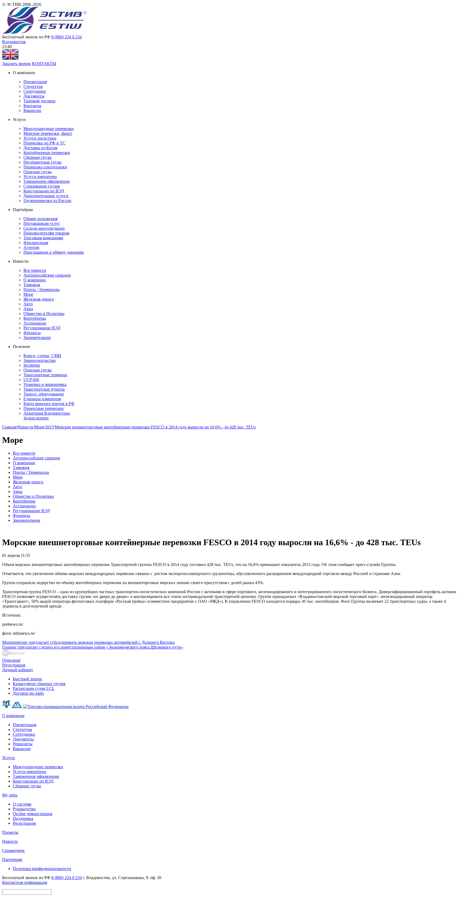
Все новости (34, 270)
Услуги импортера (40, 176)
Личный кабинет (17, 670)
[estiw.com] (10, 58)
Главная (9, 427)
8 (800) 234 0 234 (66, 37)
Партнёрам (12, 859)
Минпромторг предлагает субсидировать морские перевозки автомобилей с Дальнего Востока (88, 642)
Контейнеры (34, 318)
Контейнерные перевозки (46, 152)
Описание (11, 660)
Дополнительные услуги (45, 195)
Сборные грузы (37, 157)
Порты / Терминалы (41, 289)
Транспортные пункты (44, 389)
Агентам (31, 247)
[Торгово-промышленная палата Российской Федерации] (76, 706)
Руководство (24, 809)
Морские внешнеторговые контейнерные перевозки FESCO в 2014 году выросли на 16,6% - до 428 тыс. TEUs (155, 427)
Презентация (35, 81)
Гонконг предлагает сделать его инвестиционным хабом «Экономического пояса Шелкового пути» (92, 647)
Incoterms (31, 365)
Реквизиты (22, 744)
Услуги (8, 757)
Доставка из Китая (40, 147)
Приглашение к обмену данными (53, 252)
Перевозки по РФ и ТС (44, 143)
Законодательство (39, 360)
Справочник (13, 850)
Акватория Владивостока (46, 413)
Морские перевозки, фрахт (47, 133)
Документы (33, 96)
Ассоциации (34, 323)
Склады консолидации (44, 228)
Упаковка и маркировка (45, 384)
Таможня (31, 284)
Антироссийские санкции (47, 275)
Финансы (32, 332)
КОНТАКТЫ (44, 63)
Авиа (28, 308)
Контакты (32, 105)
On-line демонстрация (32, 813)
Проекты (10, 832)
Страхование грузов (41, 186)
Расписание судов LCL (34, 688)
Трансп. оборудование (43, 394)
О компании (34, 280)
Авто (28, 304)
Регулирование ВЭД (41, 328)
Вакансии (32, 110)
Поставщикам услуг (41, 223)
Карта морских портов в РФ (49, 403)
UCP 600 (31, 379)
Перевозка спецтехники (45, 167)
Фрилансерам (35, 242)
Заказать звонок (16, 63)
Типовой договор (39, 101)
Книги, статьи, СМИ (42, 355)
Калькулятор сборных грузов (39, 683)
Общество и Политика (43, 313)
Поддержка (23, 818)
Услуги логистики (39, 138)
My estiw (10, 795)
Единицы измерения (42, 399)
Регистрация (13, 665)
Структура (33, 86)
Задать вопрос (36, 418)
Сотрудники (34, 91)
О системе (22, 804)
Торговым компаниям (43, 238)
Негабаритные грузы (42, 162)
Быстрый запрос (27, 679)
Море (28, 294)
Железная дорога (38, 299)
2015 (49, 427)
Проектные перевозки (43, 408)
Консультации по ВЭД (43, 191)
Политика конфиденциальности (42, 868)
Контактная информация (24, 882)
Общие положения (40, 218)
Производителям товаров (46, 233)
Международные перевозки (48, 128)
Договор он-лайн (28, 693)
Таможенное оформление (46, 181)
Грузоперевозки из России (47, 200)
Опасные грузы (37, 171)
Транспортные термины (45, 375)
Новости (25, 427)
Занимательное (37, 337)
